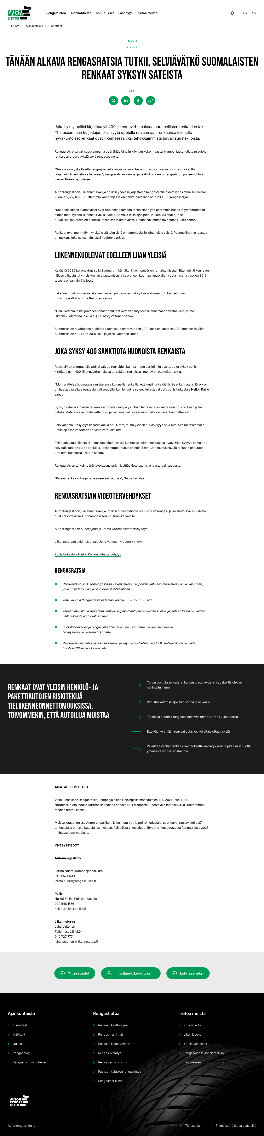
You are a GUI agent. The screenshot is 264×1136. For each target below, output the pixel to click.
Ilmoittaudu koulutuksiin (135, 973)
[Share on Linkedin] (125, 100)
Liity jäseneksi (192, 973)
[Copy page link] (150, 100)
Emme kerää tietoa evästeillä (236, 1126)
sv (254, 13)
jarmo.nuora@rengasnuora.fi (75, 881)
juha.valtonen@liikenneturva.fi (76, 941)
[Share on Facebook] (138, 100)
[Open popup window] (231, 13)
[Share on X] (113, 100)
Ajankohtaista (34, 25)
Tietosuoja (192, 1126)
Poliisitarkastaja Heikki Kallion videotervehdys (88, 554)
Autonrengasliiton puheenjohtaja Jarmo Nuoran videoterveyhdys (101, 529)
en (245, 13)
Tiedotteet (55, 25)
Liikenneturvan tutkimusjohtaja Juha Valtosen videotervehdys (98, 541)
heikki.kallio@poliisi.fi (70, 909)
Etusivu (15, 25)
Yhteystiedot (78, 973)
